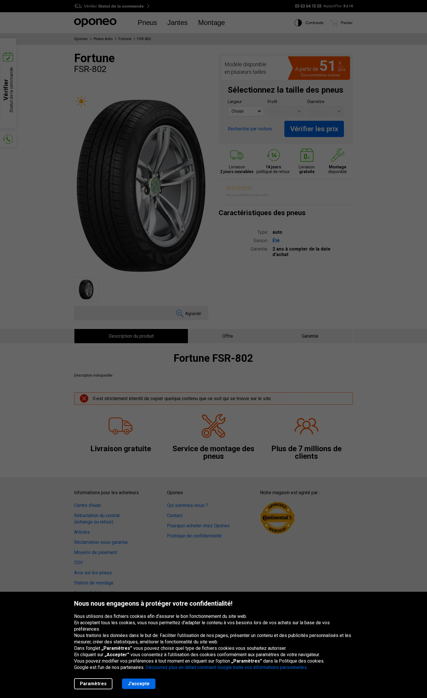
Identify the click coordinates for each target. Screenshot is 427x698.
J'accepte (139, 683)
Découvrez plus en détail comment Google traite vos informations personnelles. (227, 667)
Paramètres (93, 683)
